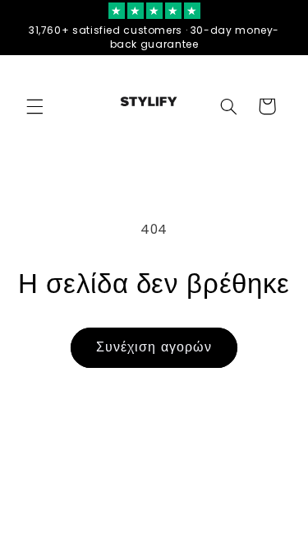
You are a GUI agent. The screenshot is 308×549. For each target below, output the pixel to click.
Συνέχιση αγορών (154, 346)
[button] (34, 106)
